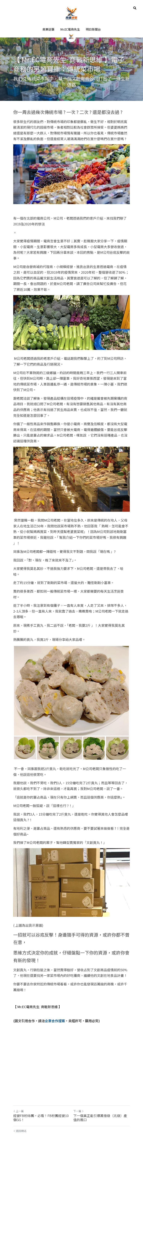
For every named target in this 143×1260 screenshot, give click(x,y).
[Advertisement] (71, 236)
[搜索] (134, 8)
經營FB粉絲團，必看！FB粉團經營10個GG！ (41, 1221)
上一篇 (20, 1215)
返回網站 (21, 1235)
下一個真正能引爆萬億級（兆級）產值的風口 (100, 1221)
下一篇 (77, 1215)
